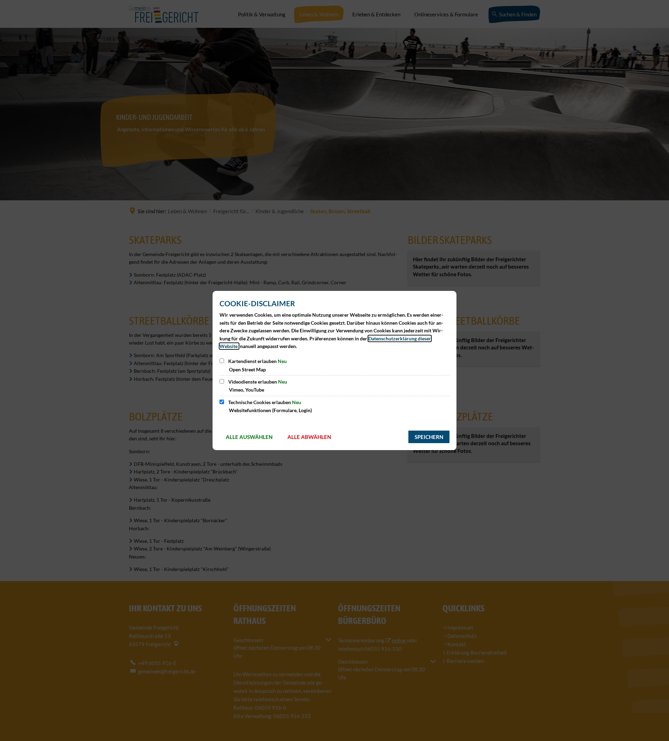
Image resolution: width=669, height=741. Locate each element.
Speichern (429, 437)
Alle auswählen (249, 437)
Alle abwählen (309, 437)
